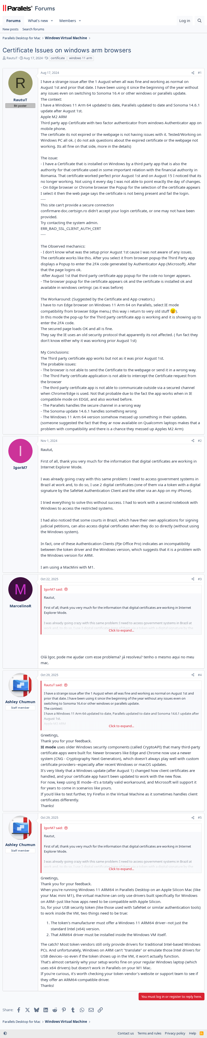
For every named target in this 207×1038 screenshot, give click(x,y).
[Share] (193, 73)
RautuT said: (53, 685)
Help (192, 1033)
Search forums (33, 29)
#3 (200, 579)
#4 (200, 675)
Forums (13, 20)
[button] (52, 20)
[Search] (199, 20)
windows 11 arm (80, 58)
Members (67, 20)
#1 (200, 73)
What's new (38, 20)
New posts (10, 29)
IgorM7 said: (53, 589)
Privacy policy (175, 1033)
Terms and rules (149, 1033)
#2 (200, 441)
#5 (200, 817)
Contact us (126, 1033)
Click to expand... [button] (121, 630)
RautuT (12, 58)
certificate (58, 58)
